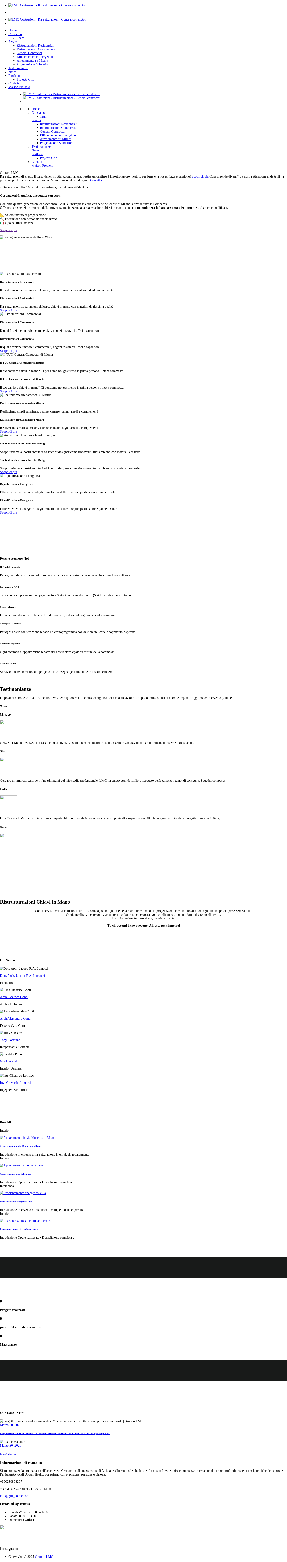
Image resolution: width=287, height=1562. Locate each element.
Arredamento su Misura (32, 60)
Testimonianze (18, 68)
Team (20, 38)
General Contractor (29, 53)
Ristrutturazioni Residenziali (35, 45)
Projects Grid (25, 79)
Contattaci (97, 180)
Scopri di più (200, 176)
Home (12, 30)
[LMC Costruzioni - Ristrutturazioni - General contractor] (47, 5)
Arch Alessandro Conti (15, 1018)
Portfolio (14, 75)
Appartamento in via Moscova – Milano (20, 1146)
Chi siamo (15, 34)
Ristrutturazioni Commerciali (36, 49)
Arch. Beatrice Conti (14, 997)
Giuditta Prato (9, 1061)
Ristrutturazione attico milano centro (19, 1229)
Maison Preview (19, 87)
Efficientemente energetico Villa (16, 1201)
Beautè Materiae (8, 1454)
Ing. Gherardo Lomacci (15, 1082)
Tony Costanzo (10, 1040)
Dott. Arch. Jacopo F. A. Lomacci (22, 975)
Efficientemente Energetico (35, 57)
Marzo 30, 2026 (10, 1425)
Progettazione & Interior (33, 64)
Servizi (13, 41)
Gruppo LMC (44, 1556)
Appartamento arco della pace (15, 1174)
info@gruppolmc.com (14, 1496)
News (12, 72)
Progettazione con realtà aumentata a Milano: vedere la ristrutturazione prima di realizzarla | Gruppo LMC (55, 1433)
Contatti (13, 83)
